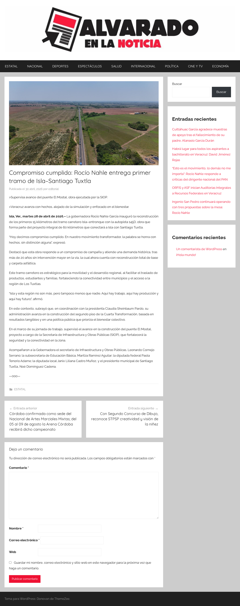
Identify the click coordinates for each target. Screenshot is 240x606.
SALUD (116, 66)
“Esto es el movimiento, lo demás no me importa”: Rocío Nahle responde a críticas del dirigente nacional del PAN (201, 173)
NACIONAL (35, 66)
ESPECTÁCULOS (90, 66)
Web (12, 552)
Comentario (19, 468)
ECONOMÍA (220, 66)
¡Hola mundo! (186, 255)
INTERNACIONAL (143, 66)
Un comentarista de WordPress (199, 249)
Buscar (177, 84)
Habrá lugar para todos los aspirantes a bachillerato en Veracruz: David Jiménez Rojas (201, 154)
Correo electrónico (24, 540)
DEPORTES (60, 66)
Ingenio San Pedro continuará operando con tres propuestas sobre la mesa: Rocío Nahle (201, 207)
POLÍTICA (171, 66)
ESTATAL (11, 66)
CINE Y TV (195, 66)
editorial (53, 189)
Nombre (16, 528)
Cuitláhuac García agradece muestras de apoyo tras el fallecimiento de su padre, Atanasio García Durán (199, 134)
